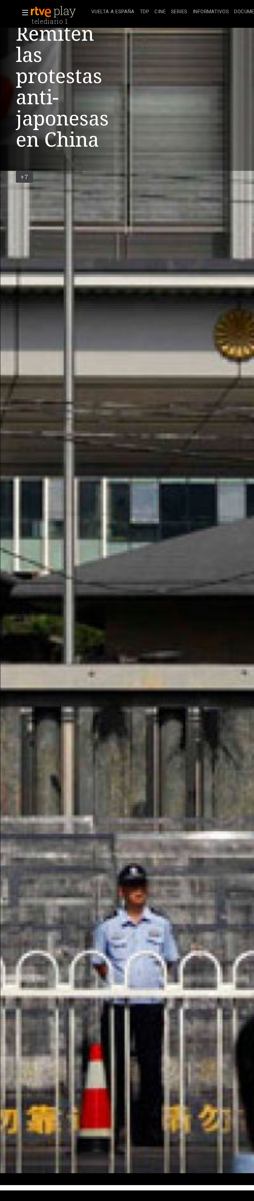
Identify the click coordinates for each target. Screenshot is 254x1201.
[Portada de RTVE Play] (53, 12)
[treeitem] (113, 12)
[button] (23, 12)
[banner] (59, 12)
